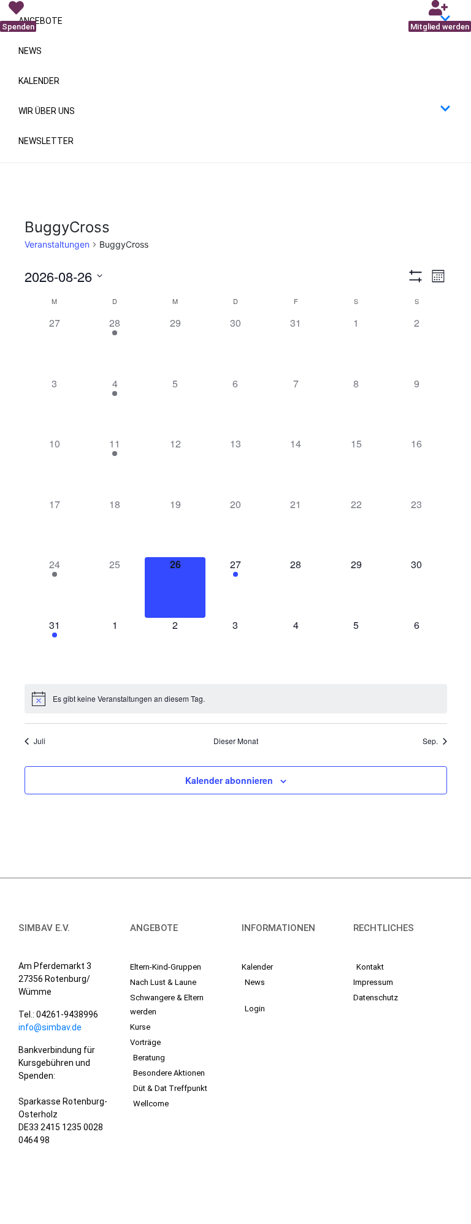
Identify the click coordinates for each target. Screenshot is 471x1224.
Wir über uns (46, 111)
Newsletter (46, 141)
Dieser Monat (235, 741)
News (30, 51)
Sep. (430, 741)
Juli (39, 741)
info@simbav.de (50, 1027)
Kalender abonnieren (229, 780)
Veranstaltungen (57, 244)
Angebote (40, 21)
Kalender (38, 81)
